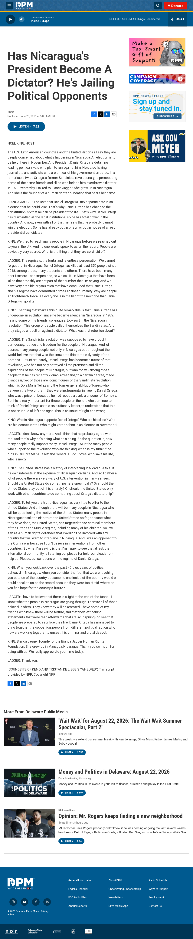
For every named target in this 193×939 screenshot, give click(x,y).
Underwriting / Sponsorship (125, 889)
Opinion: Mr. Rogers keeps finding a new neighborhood (120, 816)
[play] (10, 19)
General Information (80, 880)
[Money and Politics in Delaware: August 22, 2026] (29, 783)
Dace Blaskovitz (67, 778)
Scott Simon (65, 822)
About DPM (115, 880)
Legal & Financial (78, 889)
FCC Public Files (77, 897)
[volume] (21, 19)
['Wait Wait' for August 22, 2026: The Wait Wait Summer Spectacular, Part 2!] (29, 732)
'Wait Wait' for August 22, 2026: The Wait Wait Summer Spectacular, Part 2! (120, 724)
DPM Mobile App (118, 906)
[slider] (27, 19)
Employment (156, 897)
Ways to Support (158, 889)
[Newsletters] (157, 106)
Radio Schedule (158, 880)
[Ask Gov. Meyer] (157, 146)
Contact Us (155, 906)
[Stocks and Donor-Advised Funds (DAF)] (157, 52)
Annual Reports (77, 906)
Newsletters (116, 897)
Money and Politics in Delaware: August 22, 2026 (114, 771)
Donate (177, 6)
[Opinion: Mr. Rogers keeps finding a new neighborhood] (29, 823)
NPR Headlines (66, 810)
